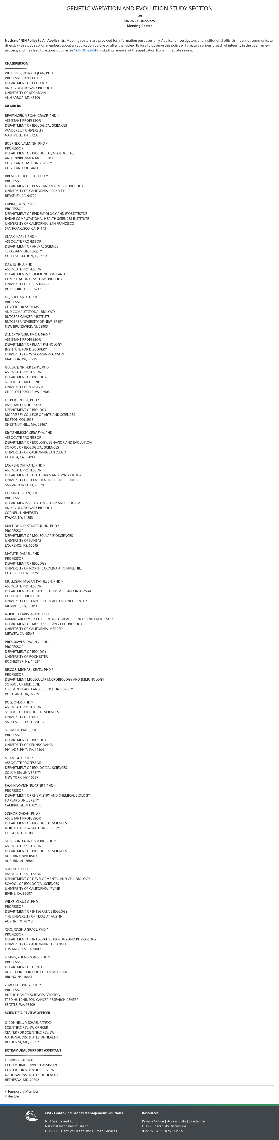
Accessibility (176, 1121)
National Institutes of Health (67, 1126)
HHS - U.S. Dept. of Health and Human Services (81, 1131)
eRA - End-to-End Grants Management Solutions (84, 1113)
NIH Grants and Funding (64, 1121)
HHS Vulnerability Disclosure (164, 1126)
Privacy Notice (153, 1121)
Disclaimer (197, 1121)
